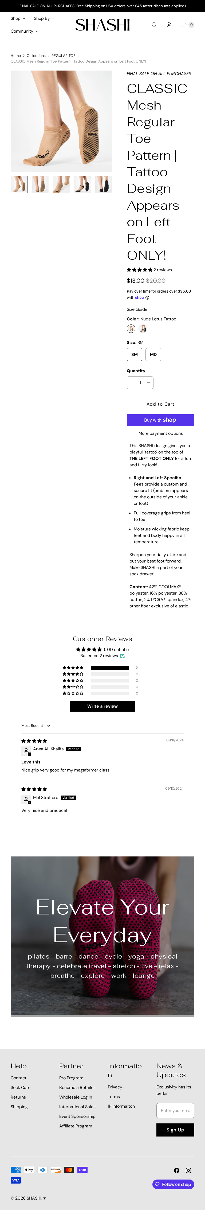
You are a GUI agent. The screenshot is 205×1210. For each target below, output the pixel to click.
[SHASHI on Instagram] (188, 1170)
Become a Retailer (77, 1087)
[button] (140, 270)
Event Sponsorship (77, 1116)
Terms (114, 1096)
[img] (34, 741)
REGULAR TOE (64, 55)
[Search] (154, 24)
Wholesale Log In (75, 1097)
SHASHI (34, 1198)
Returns (18, 1097)
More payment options (161, 433)
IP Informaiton (121, 1106)
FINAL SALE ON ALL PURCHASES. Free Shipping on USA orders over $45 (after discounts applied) (102, 5)
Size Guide (137, 309)
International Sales (77, 1107)
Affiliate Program (75, 1126)
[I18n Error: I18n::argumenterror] (19, 184)
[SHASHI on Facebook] (177, 1170)
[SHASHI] (102, 25)
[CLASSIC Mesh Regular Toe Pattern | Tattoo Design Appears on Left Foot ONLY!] (61, 121)
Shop (16, 18)
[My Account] (169, 24)
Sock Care (20, 1087)
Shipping (19, 1107)
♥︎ (44, 1198)
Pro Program (71, 1078)
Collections (36, 55)
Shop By (42, 18)
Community (22, 31)
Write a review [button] (102, 706)
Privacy (115, 1087)
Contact (18, 1078)
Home (16, 55)
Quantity (136, 371)
